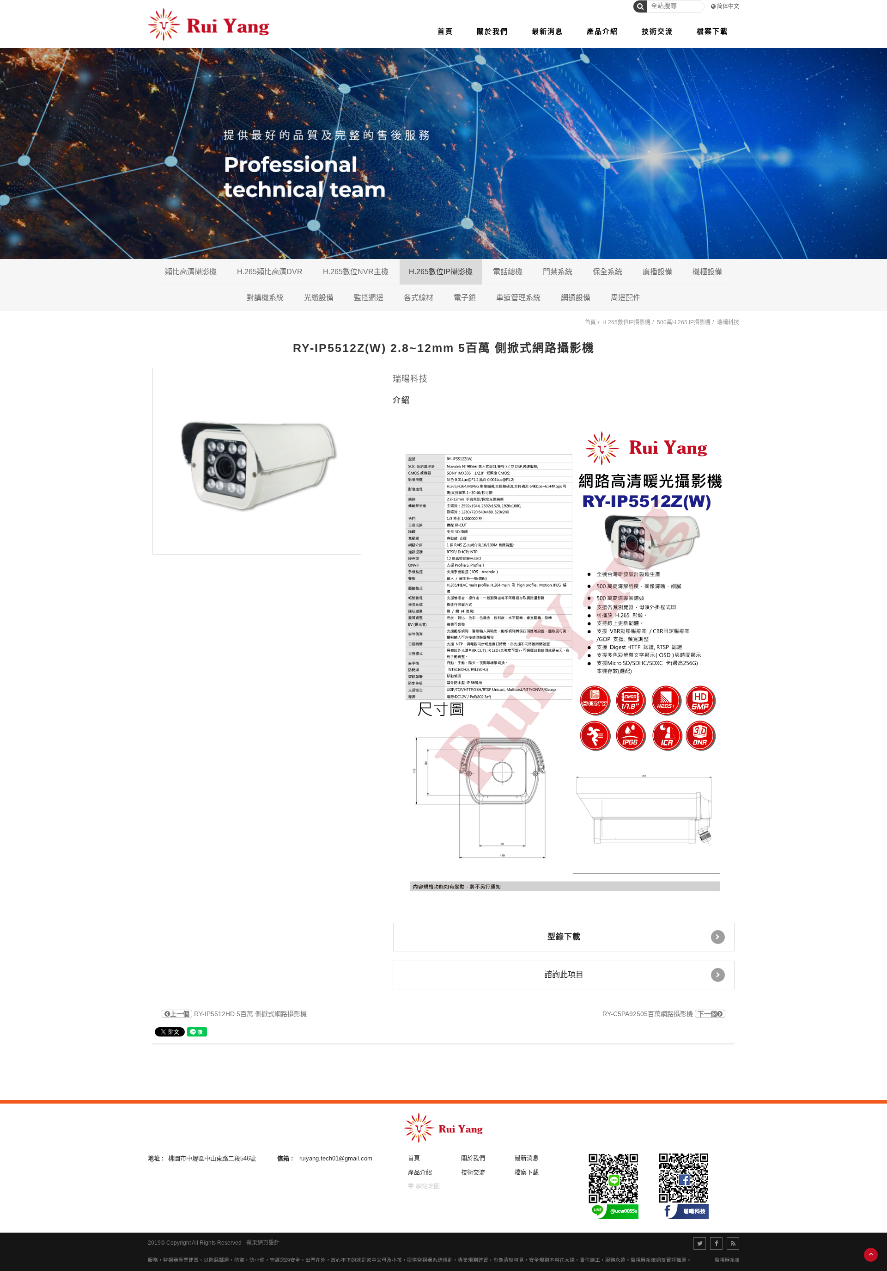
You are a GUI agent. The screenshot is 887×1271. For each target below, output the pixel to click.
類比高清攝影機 (191, 272)
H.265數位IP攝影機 (441, 272)
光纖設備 (319, 298)
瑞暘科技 (728, 322)
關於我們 (473, 1157)
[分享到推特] (699, 1243)
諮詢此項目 (563, 974)
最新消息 (527, 1157)
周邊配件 (625, 298)
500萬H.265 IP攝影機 (684, 322)
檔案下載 (527, 1172)
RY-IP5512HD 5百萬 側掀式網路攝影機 (238, 1014)
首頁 (590, 322)
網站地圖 (428, 1186)
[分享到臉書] (716, 1243)
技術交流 (473, 1172)
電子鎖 (465, 298)
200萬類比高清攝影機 (233, 297)
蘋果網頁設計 (262, 1243)
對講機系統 (265, 298)
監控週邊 (368, 298)
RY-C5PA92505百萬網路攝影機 (659, 1014)
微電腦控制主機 (652, 297)
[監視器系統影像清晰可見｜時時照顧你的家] (443, 152)
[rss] (733, 1243)
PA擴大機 (693, 297)
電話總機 (507, 272)
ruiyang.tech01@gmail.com (335, 1158)
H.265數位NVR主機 (356, 272)
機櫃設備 (707, 272)
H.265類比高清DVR (270, 272)
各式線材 (418, 298)
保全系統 (607, 272)
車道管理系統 (518, 298)
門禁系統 (557, 272)
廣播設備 (657, 272)
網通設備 (575, 298)
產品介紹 (420, 1172)
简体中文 (728, 6)
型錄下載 (564, 936)
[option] (257, 461)
